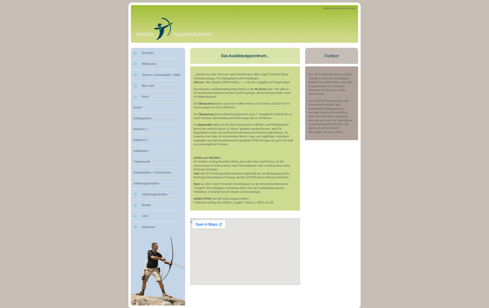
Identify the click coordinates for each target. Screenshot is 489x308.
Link (248, 82)
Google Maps (282, 82)
